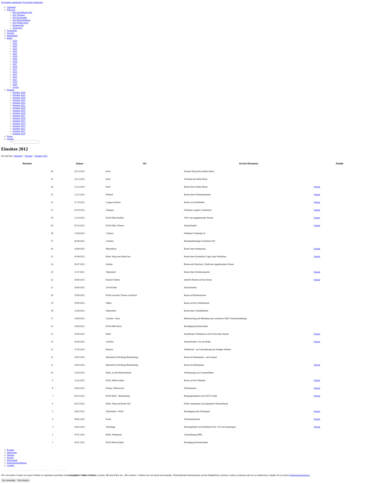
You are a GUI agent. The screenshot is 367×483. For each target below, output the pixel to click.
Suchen (10, 457)
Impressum (12, 452)
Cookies (10, 465)
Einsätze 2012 (41, 156)
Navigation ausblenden (11, 2)
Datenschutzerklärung (17, 463)
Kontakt (10, 450)
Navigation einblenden (33, 2)
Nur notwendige (8, 480)
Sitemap (10, 455)
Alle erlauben (23, 480)
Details (317, 187)
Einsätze (28, 156)
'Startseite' (18, 156)
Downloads (12, 460)
